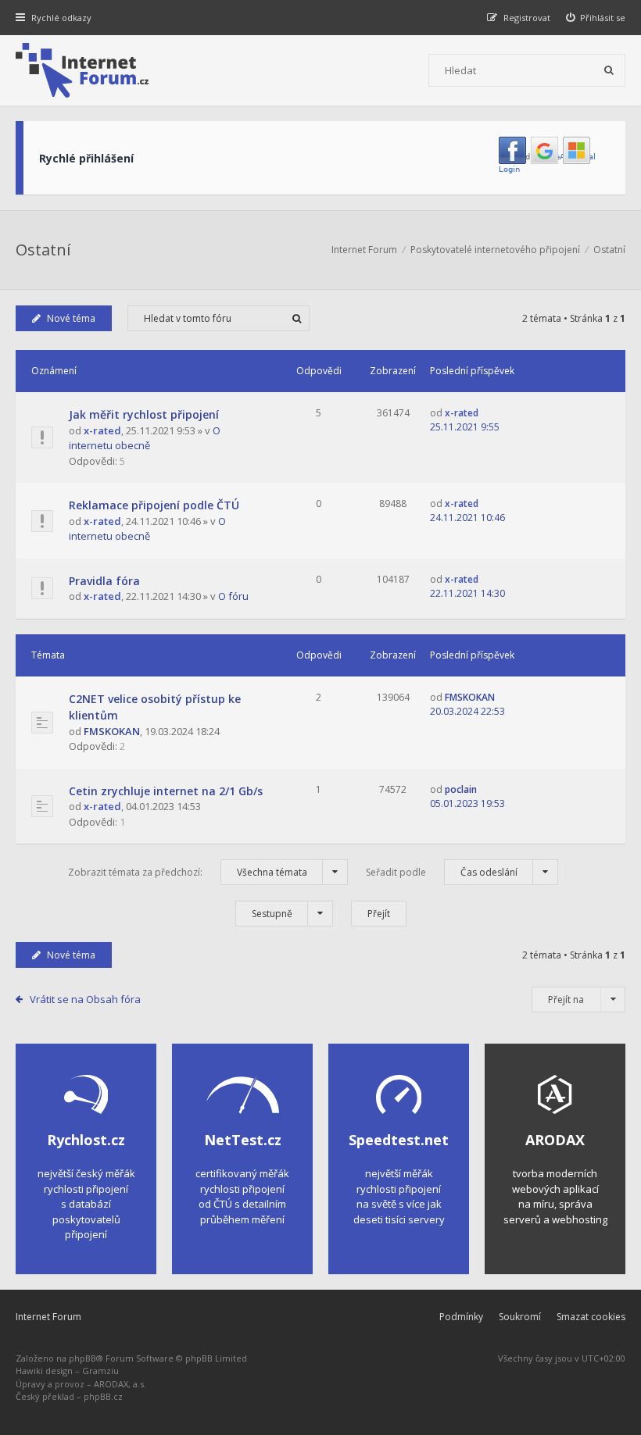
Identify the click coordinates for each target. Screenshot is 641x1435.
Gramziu (100, 1370)
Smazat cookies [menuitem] (591, 1316)
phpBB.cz (103, 1396)
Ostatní (43, 249)
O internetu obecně (144, 438)
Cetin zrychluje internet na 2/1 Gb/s (166, 791)
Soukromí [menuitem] (520, 1316)
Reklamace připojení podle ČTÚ (154, 505)
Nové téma (71, 318)
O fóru (233, 596)
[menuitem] (596, 17)
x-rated (102, 430)
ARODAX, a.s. (120, 1384)
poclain (461, 789)
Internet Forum (48, 1316)
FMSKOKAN (112, 731)
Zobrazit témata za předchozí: (187, 872)
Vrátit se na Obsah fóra (85, 999)
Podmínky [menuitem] (461, 1316)
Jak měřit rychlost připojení (144, 414)
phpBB (82, 1358)
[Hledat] (609, 70)
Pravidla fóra (104, 580)
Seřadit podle (441, 872)
